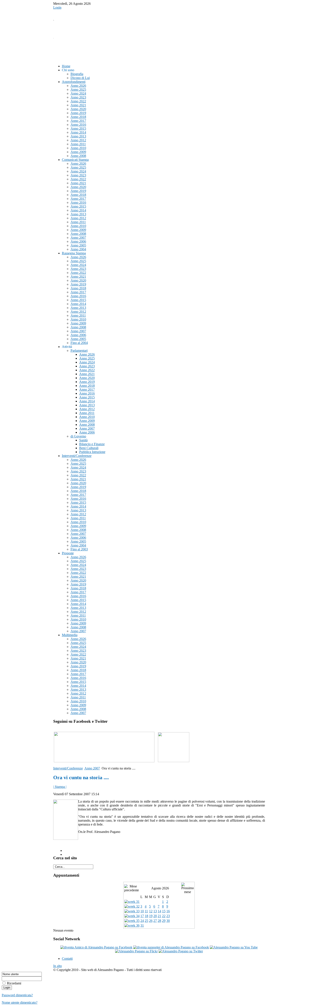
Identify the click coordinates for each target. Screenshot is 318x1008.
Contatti (67, 958)
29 (163, 921)
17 (142, 916)
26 (151, 921)
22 (163, 916)
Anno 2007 (92, 768)
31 (142, 925)
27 (155, 921)
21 (159, 916)
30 (168, 921)
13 (155, 911)
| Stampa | (59, 787)
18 (146, 916)
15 (163, 911)
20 (155, 916)
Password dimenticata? (17, 995)
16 (168, 911)
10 (142, 911)
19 (151, 916)
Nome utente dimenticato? (19, 1002)
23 (168, 916)
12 (151, 911)
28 (159, 921)
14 (159, 911)
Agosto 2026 (160, 888)
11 (146, 911)
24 (142, 921)
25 (146, 921)
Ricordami (14, 983)
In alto (57, 966)
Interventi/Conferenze (68, 768)
